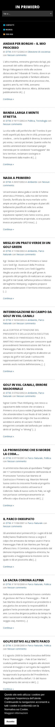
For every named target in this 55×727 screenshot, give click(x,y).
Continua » (8, 99)
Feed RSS (9, 34)
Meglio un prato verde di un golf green (26, 245)
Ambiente (32, 181)
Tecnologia (41, 120)
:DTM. (8, 51)
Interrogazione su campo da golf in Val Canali (27, 314)
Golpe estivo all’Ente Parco (26, 641)
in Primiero (27, 6)
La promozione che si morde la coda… (26, 452)
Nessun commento (16, 55)
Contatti (10, 25)
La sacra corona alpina (23, 580)
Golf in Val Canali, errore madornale (25, 387)
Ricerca (9, 30)
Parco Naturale (35, 458)
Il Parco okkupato (18, 519)
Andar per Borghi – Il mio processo (24, 46)
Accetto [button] (10, 721)
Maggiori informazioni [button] (16, 713)
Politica (31, 120)
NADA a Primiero (17, 178)
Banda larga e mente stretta (21, 115)
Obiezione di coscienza (39, 51)
